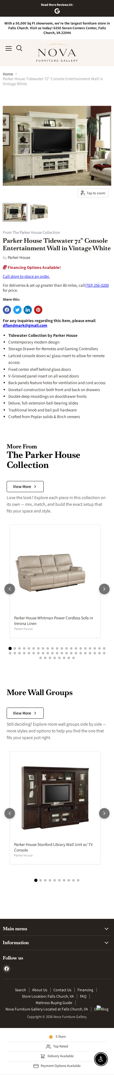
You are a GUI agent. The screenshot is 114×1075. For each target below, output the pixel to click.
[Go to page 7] (38, 648)
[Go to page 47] (59, 658)
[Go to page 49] (69, 658)
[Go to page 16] (80, 648)
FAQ (83, 996)
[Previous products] (9, 589)
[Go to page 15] (76, 648)
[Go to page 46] (54, 658)
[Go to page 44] (45, 658)
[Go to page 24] (19, 653)
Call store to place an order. (26, 276)
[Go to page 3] (19, 648)
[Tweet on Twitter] (17, 310)
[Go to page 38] (85, 653)
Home (8, 74)
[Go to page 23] (15, 653)
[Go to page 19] (95, 648)
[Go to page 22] (10, 653)
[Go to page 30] (47, 653)
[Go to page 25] (24, 653)
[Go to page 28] (38, 653)
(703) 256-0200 (97, 285)
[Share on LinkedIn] (28, 310)
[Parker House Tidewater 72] (15, 212)
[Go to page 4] (24, 648)
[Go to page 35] (71, 653)
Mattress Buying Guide (54, 1002)
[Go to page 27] (33, 653)
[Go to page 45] (50, 658)
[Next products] (104, 589)
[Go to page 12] (62, 648)
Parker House (19, 257)
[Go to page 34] (66, 653)
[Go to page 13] (66, 648)
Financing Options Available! (34, 267)
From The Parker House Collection (31, 232)
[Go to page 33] (62, 653)
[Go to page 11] (57, 648)
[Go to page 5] (29, 648)
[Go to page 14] (71, 648)
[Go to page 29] (43, 653)
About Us (39, 989)
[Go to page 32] (57, 653)
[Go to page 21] (104, 648)
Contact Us (62, 989)
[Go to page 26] (29, 653)
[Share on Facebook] (7, 310)
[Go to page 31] (52, 653)
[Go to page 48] (64, 658)
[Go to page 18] (90, 648)
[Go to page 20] (99, 648)
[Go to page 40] (95, 653)
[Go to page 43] (40, 658)
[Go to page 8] (43, 648)
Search (20, 989)
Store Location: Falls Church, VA (48, 996)
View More (22, 486)
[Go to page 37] (80, 653)
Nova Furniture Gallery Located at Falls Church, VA (47, 1009)
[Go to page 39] (90, 653)
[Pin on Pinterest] (38, 310)
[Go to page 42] (104, 653)
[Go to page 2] (15, 648)
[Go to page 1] (10, 648)
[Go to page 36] (76, 653)
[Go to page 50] (73, 658)
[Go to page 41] (99, 653)
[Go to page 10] (52, 648)
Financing (85, 989)
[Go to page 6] (33, 648)
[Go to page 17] (85, 648)
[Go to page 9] (47, 648)
